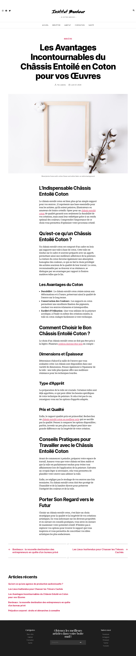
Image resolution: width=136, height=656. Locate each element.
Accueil (45, 25)
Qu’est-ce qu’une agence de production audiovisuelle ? (35, 584)
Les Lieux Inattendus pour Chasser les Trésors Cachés (35, 589)
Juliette (63, 85)
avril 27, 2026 (76, 85)
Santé (91, 25)
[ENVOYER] (80, 642)
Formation (80, 25)
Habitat (67, 25)
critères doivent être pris (70, 344)
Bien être (56, 25)
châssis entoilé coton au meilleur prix (60, 419)
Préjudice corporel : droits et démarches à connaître (34, 610)
